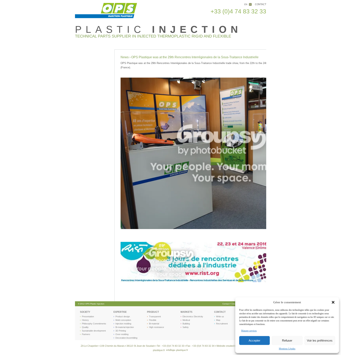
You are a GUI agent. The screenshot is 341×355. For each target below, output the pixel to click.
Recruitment (222, 323)
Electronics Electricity (193, 316)
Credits (234, 304)
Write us (220, 316)
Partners (86, 334)
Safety (186, 327)
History (85, 320)
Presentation (88, 316)
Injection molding (123, 323)
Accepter (254, 340)
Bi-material (154, 323)
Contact (260, 4)
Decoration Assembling (126, 338)
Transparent (155, 316)
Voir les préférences (320, 340)
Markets (186, 312)
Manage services (249, 330)
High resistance (156, 327)
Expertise (120, 312)
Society (85, 312)
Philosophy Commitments (94, 323)
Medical (186, 320)
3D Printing (120, 331)
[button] (333, 302)
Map (218, 320)
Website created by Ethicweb (231, 346)
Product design (122, 316)
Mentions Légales (287, 348)
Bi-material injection (124, 327)
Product (153, 312)
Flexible (152, 320)
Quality (85, 327)
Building (186, 323)
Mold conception (123, 320)
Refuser (287, 340)
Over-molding (121, 334)
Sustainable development (94, 331)
